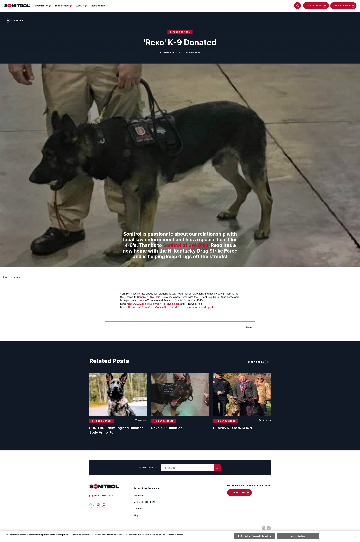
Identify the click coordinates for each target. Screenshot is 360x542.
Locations (139, 495)
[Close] (355, 536)
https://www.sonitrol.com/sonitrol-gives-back (153, 303)
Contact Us (238, 492)
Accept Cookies (298, 536)
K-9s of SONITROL (180, 32)
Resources (98, 6)
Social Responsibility (144, 502)
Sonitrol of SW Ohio (185, 245)
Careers (138, 508)
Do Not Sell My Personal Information (254, 536)
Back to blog (256, 362)
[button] (43, 5)
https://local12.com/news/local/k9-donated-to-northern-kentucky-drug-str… (171, 307)
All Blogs (17, 20)
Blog (136, 515)
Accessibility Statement (146, 488)
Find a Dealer (149, 468)
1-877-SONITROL (104, 495)
